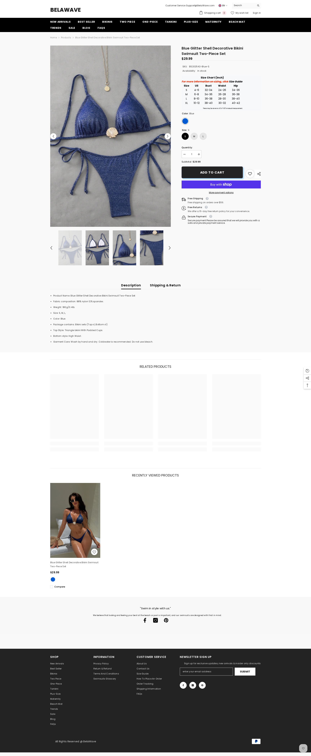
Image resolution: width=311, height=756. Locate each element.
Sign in (257, 12)
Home (53, 37)
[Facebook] (145, 620)
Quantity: (187, 147)
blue (53, 579)
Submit (245, 671)
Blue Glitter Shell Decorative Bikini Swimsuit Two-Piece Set (74, 564)
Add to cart (212, 172)
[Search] (246, 5)
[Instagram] (155, 620)
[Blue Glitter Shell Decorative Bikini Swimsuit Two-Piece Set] (75, 520)
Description (131, 285)
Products (66, 37)
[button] (53, 136)
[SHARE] (257, 174)
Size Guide (236, 81)
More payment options (221, 192)
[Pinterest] (166, 620)
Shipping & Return (165, 285)
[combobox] (243, 5)
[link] (249, 173)
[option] (110, 136)
